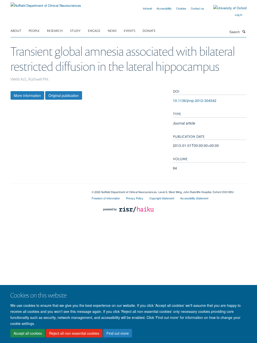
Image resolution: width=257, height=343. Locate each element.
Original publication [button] (63, 95)
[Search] (243, 31)
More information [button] (27, 95)
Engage (94, 30)
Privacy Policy (134, 198)
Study (75, 30)
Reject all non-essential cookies (74, 333)
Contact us (197, 8)
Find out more (117, 333)
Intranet (147, 8)
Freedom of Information (106, 198)
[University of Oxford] (226, 8)
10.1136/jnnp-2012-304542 (194, 100)
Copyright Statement (161, 198)
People (34, 30)
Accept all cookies (28, 333)
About (16, 30)
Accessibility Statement (194, 198)
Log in (238, 15)
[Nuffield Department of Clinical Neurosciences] (46, 3)
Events (129, 30)
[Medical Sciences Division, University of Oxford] (47, 190)
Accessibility (164, 8)
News (112, 30)
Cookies (181, 8)
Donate (149, 30)
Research (55, 30)
